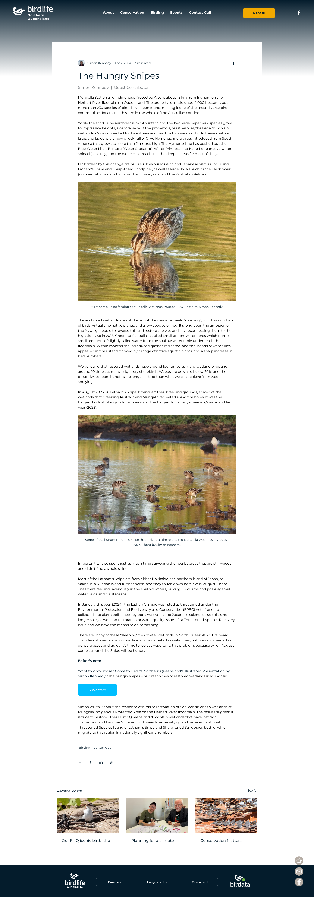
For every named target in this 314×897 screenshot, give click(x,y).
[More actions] (233, 63)
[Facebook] (299, 882)
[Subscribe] (299, 860)
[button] (157, 882)
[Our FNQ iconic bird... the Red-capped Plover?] (88, 815)
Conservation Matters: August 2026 (221, 843)
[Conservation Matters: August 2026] (226, 815)
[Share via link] (111, 762)
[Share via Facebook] (80, 762)
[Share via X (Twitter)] (90, 762)
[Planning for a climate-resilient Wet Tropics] (157, 815)
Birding (84, 747)
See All (252, 790)
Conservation (103, 747)
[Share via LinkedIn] (101, 762)
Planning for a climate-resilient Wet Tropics (153, 843)
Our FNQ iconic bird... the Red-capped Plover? (86, 843)
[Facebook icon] (298, 12)
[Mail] (299, 871)
